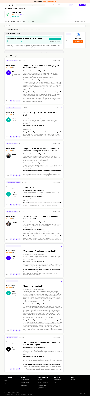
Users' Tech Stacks (24, 384)
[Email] (16, 101)
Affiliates (6, 385)
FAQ (5, 383)
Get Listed (73, 379)
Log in (76, 5)
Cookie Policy (7, 394)
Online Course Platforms (42, 387)
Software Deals (24, 381)
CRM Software (40, 379)
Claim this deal (56, 39)
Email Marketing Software (43, 382)
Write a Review (53, 5)
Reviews (13, 21)
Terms (12, 394)
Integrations (26, 21)
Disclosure (30, 394)
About (5, 380)
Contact (6, 381)
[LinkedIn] (14, 101)
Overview (7, 21)
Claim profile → (29, 25)
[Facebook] (85, 393)
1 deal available (16, 16)
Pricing (19, 21)
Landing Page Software (42, 385)
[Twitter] (11, 101)
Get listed (82, 4)
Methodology (23, 394)
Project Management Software (44, 381)
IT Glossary (56, 381)
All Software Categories (42, 388)
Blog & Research (57, 379)
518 (21, 14)
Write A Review (24, 385)
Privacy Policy (17, 394)
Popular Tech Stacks (25, 382)
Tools (55, 382)
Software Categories (25, 379)
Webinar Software (41, 384)
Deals (69, 5)
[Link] (19, 101)
